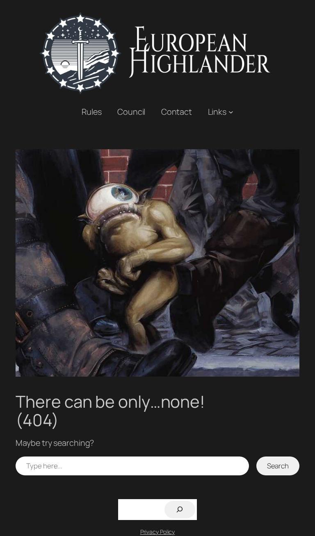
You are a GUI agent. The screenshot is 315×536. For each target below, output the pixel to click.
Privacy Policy (157, 532)
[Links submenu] (230, 111)
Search (278, 465)
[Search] (179, 509)
